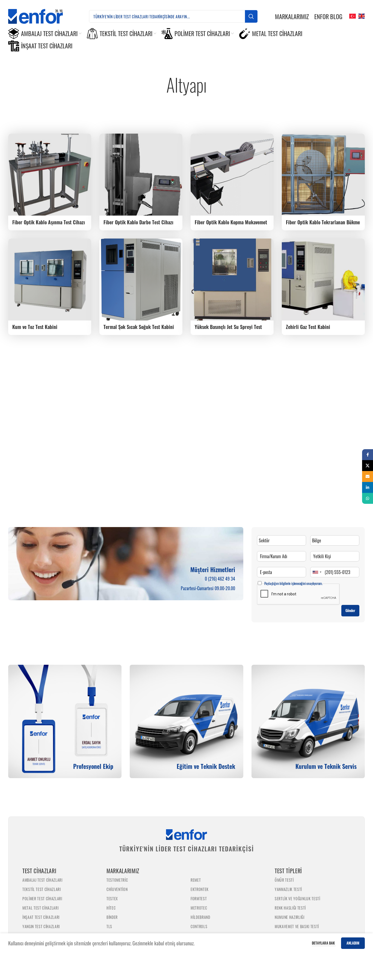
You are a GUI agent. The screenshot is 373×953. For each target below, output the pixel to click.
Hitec (111, 908)
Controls (199, 926)
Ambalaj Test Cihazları (42, 880)
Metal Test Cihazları (40, 908)
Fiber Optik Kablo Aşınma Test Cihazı (48, 222)
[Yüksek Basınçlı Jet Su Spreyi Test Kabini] (232, 279)
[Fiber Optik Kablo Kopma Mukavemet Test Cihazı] (232, 175)
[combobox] (316, 572)
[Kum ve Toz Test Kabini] (49, 279)
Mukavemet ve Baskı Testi (297, 926)
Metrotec (199, 908)
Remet (196, 880)
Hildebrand (200, 917)
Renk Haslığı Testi (290, 908)
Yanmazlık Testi (288, 889)
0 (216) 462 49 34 (220, 578)
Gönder (350, 610)
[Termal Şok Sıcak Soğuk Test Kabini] (140, 279)
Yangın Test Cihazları (41, 926)
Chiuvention (117, 889)
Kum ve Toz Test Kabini (34, 326)
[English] (361, 15)
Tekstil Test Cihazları (41, 889)
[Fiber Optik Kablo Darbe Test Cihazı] (140, 175)
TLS (109, 926)
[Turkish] (352, 15)
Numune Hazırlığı (289, 917)
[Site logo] (40, 15)
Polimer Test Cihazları (42, 898)
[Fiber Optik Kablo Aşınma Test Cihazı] (49, 175)
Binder (112, 917)
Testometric (117, 880)
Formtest (199, 898)
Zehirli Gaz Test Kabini (308, 326)
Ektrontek (200, 889)
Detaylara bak (324, 943)
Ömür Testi (284, 880)
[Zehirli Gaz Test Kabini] (323, 279)
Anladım (353, 943)
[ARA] (251, 16)
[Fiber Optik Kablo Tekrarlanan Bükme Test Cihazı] (323, 175)
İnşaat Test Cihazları (41, 917)
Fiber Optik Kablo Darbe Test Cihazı (138, 222)
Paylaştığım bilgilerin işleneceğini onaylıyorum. (293, 583)
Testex (112, 898)
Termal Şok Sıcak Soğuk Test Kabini (138, 326)
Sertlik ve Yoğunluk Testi (297, 898)
